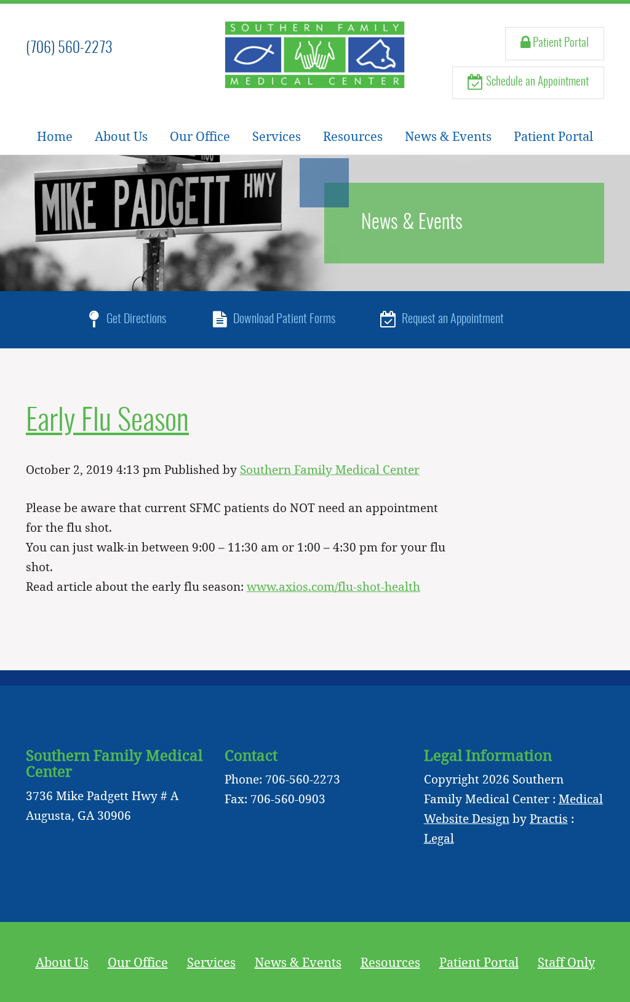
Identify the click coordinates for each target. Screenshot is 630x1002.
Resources (353, 136)
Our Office (200, 136)
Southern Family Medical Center (330, 469)
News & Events (448, 136)
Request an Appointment (451, 319)
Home (55, 136)
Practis (549, 818)
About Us (121, 136)
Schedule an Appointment (536, 82)
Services (276, 136)
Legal (439, 838)
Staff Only (566, 962)
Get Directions (135, 319)
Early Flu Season (107, 422)
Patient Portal (559, 43)
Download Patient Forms (283, 319)
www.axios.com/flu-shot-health (333, 586)
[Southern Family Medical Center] (315, 54)
